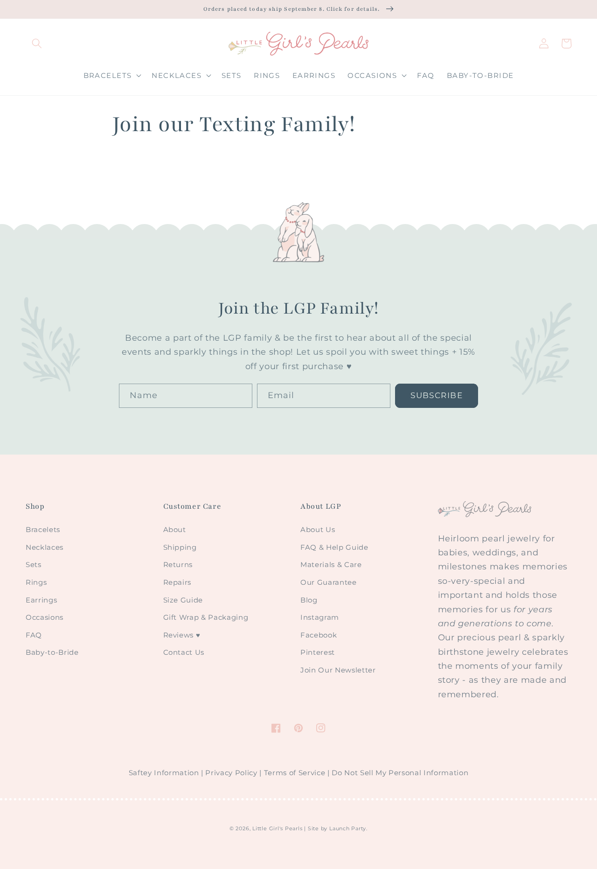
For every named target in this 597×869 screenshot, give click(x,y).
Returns (178, 564)
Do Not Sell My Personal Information (400, 773)
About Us (317, 529)
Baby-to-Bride (52, 652)
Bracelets (43, 529)
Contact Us (184, 652)
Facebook (318, 635)
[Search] (37, 43)
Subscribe (436, 395)
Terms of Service (295, 773)
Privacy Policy (231, 773)
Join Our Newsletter (338, 670)
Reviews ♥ (182, 635)
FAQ (34, 635)
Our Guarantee (328, 582)
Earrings (41, 600)
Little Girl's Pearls (277, 828)
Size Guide (183, 600)
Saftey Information (164, 773)
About (174, 529)
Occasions (44, 617)
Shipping (180, 547)
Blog (309, 600)
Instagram (319, 617)
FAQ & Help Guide (334, 547)
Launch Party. (348, 828)
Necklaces (44, 547)
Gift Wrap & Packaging (206, 617)
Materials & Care (331, 564)
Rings (36, 582)
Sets (34, 564)
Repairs (177, 582)
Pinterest (317, 652)
